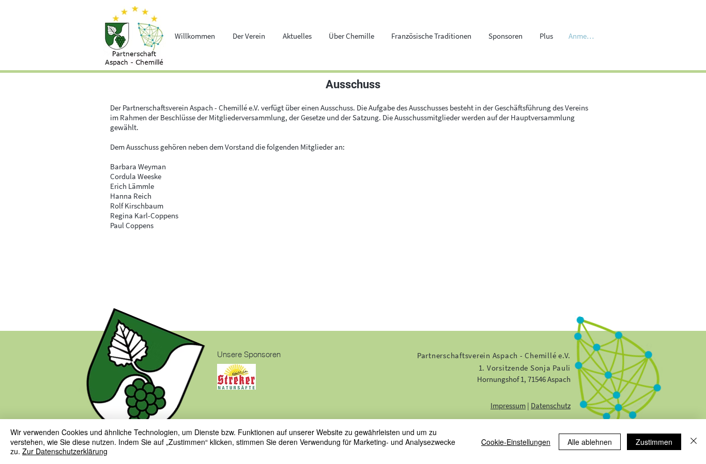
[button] (249, 36)
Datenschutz (551, 405)
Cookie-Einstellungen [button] (515, 442)
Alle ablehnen (589, 442)
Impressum (508, 405)
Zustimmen (654, 442)
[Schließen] (693, 441)
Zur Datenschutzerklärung (65, 451)
